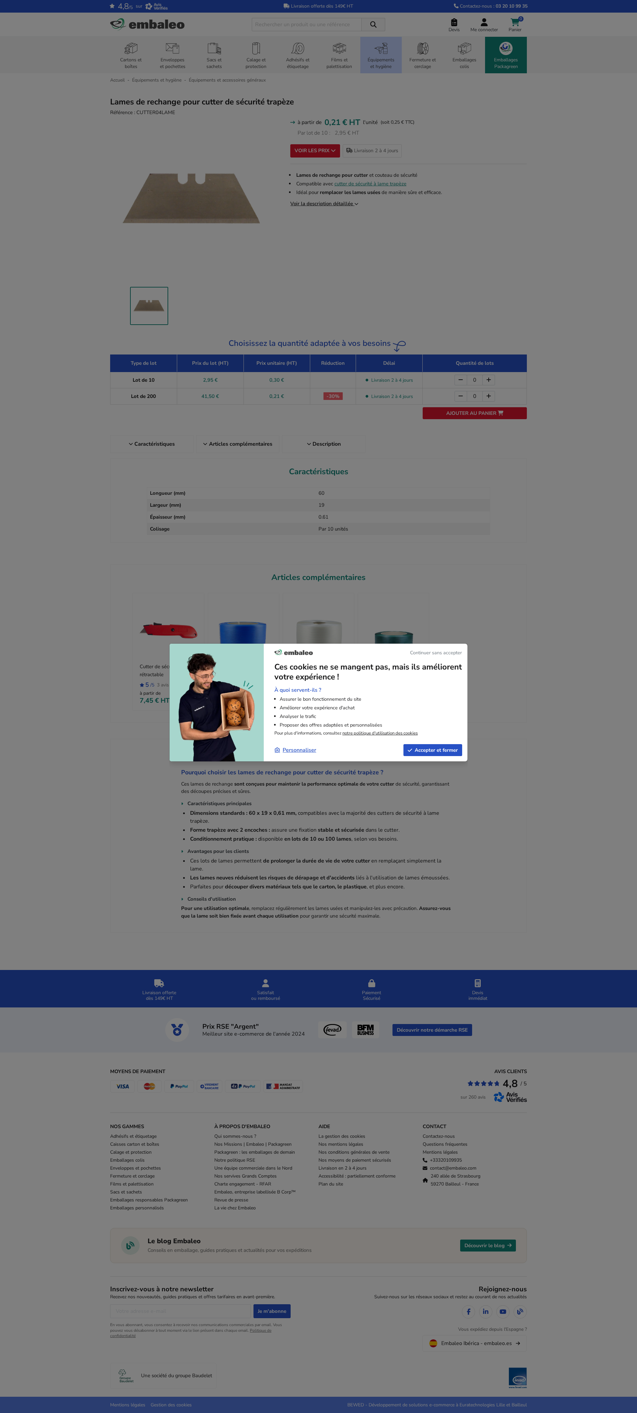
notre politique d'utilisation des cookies (380, 733)
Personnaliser (299, 750)
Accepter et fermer (436, 750)
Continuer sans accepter (436, 652)
